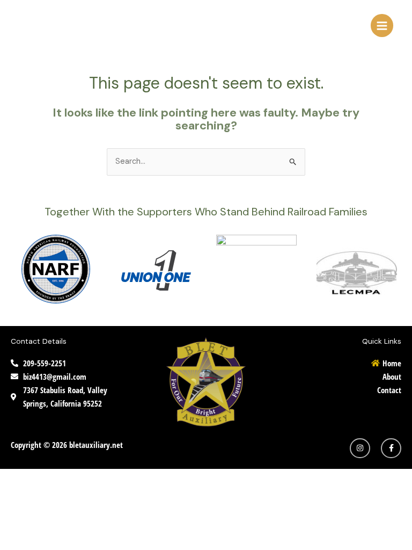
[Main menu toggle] (382, 25)
